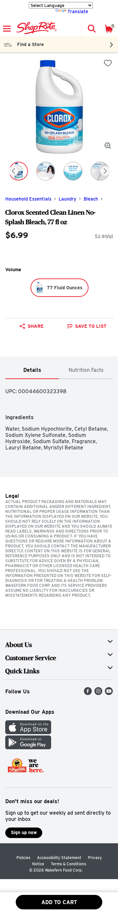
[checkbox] (108, 63)
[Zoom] (108, 146)
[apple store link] (28, 732)
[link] (87, 326)
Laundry (67, 199)
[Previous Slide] (13, 171)
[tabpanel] (59, 415)
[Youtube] (109, 693)
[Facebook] (88, 693)
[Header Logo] (35, 29)
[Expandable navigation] (7, 28)
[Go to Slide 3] (73, 171)
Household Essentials (28, 199)
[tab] (32, 370)
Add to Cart (59, 902)
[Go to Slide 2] (45, 171)
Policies (23, 857)
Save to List (91, 326)
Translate (78, 11)
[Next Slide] (105, 171)
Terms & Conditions (68, 863)
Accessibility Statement (59, 857)
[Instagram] (98, 693)
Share (36, 326)
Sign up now (24, 832)
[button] (91, 28)
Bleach (91, 199)
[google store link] (28, 747)
